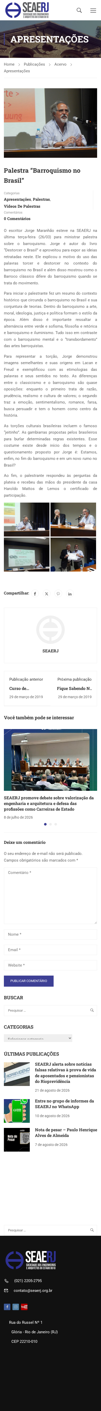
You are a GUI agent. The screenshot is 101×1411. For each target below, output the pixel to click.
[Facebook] (35, 593)
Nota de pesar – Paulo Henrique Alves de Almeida (66, 1132)
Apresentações (17, 71)
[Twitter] (47, 593)
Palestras (41, 199)
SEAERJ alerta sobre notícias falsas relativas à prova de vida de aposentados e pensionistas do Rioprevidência (65, 1072)
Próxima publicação (74, 679)
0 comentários (17, 218)
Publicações (34, 64)
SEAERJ (50, 650)
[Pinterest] (58, 593)
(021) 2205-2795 (28, 1280)
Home (9, 64)
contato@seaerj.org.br (33, 1290)
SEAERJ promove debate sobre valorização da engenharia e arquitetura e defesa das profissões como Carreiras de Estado (49, 803)
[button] (45, 824)
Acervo (60, 64)
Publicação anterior (26, 679)
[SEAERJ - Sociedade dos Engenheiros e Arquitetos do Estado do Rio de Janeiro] (27, 10)
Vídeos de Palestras (22, 206)
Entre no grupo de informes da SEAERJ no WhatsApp (64, 1103)
